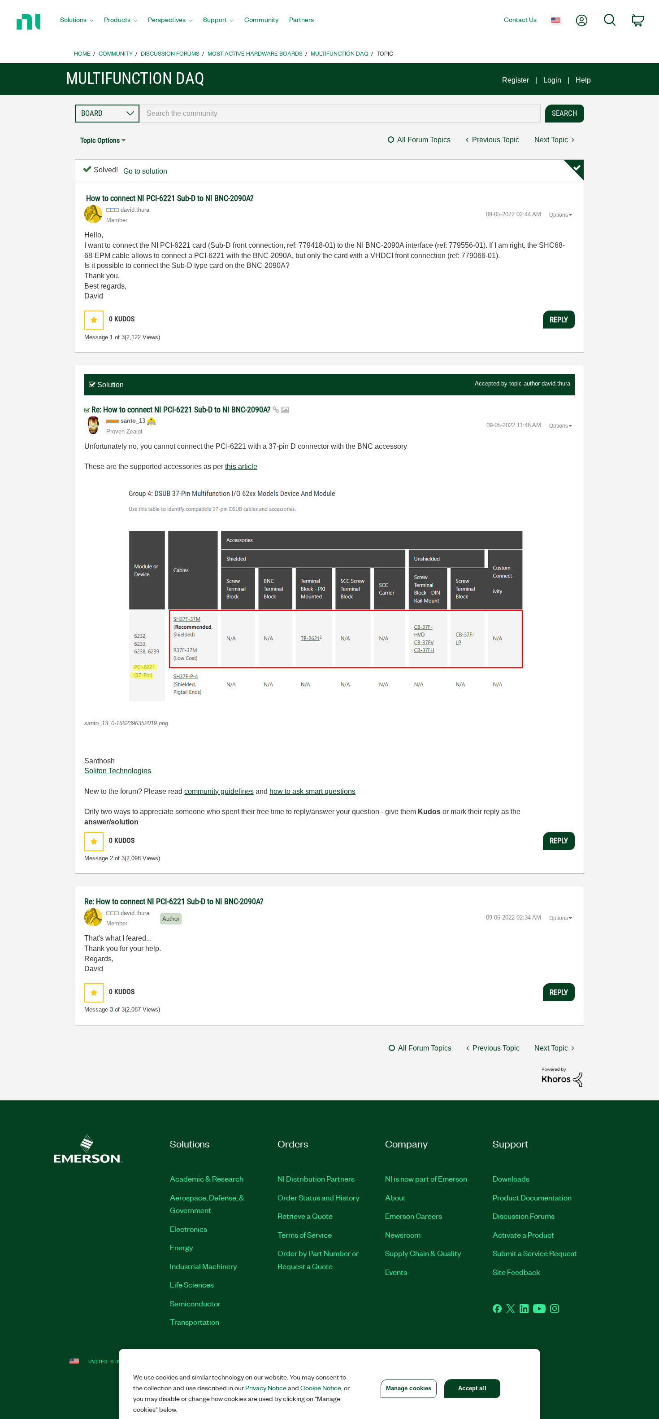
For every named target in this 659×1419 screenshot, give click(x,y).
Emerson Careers (413, 1216)
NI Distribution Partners (316, 1178)
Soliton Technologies (117, 771)
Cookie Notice (320, 1387)
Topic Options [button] (100, 140)
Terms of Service (304, 1234)
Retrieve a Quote (305, 1216)
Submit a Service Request (535, 1253)
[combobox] (340, 114)
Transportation (194, 1322)
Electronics (188, 1229)
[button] (94, 320)
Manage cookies (409, 1388)
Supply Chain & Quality (423, 1253)
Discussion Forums (170, 53)
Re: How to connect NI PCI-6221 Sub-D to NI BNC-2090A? (182, 409)
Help (583, 80)
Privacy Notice (265, 1387)
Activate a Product (523, 1234)
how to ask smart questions (312, 791)
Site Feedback (516, 1272)
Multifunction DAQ (340, 53)
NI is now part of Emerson (426, 1178)
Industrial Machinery (203, 1266)
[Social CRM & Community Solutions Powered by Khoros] (562, 1077)
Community (116, 53)
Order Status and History (318, 1197)
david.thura (556, 383)
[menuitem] (77, 22)
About (395, 1197)
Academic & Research (206, 1178)
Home (82, 53)
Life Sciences (192, 1284)
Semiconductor (195, 1303)
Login (552, 80)
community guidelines (219, 791)
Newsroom (403, 1234)
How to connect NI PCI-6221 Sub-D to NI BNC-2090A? (170, 198)
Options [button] (558, 215)
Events (396, 1272)
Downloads (511, 1178)
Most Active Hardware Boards (255, 53)
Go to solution (145, 171)
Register (515, 80)
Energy (181, 1247)
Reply (559, 319)
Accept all (472, 1388)
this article (241, 466)
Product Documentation (532, 1197)
